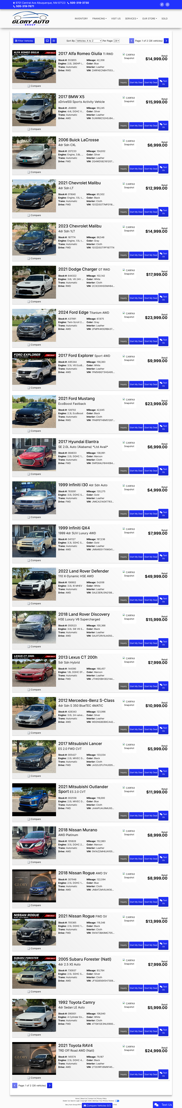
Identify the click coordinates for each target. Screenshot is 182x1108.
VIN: (89, 70)
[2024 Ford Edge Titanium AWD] (34, 325)
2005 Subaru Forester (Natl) (84, 961)
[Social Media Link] (167, 4)
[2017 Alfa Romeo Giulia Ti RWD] (34, 66)
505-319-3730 (79, 2)
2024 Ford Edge (83, 312)
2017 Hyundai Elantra (83, 444)
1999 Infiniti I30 (82, 484)
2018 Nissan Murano (77, 832)
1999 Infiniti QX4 (77, 530)
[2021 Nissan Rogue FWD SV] (34, 928)
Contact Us (92, 1098)
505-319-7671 (25, 6)
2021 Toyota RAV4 (76, 1047)
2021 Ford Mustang (76, 400)
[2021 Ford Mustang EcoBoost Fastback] (34, 411)
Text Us (164, 82)
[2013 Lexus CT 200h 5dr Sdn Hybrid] (34, 670)
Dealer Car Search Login (71, 1101)
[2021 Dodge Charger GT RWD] (34, 282)
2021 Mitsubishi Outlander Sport (83, 789)
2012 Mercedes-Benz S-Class (86, 702)
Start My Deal (136, 82)
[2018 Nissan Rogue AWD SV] (34, 885)
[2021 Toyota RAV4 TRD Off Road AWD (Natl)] (34, 1058)
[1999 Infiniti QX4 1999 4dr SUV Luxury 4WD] (34, 540)
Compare (36, 85)
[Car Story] (129, 65)
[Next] (166, 40)
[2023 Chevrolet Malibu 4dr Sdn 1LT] (34, 238)
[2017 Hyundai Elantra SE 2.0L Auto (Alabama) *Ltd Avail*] (34, 454)
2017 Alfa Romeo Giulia (85, 53)
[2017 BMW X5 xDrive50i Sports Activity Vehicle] (34, 109)
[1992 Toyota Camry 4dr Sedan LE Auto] (34, 1015)
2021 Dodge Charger (84, 269)
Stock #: (62, 60)
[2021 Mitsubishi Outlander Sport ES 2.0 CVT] (34, 799)
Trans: (61, 67)
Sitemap (95, 1101)
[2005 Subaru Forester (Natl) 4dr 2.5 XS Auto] (34, 972)
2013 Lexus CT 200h (77, 659)
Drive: (61, 70)
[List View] (54, 40)
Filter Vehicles (25, 40)
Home (77, 1098)
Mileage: (91, 60)
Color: (90, 63)
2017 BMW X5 (81, 99)
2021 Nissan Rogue (82, 916)
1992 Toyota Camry (76, 1004)
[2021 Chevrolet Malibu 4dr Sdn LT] (34, 195)
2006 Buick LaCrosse (78, 142)
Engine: (62, 63)
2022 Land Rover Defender (83, 573)
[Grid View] (47, 40)
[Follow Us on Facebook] (162, 4)
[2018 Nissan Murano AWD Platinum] (34, 842)
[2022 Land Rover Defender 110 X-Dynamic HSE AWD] (34, 583)
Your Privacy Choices (106, 1101)
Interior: (91, 67)
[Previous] (131, 40)
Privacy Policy (102, 1098)
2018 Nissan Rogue (82, 872)
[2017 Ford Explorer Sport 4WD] (34, 368)
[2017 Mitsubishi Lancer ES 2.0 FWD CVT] (34, 756)
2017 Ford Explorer (84, 355)
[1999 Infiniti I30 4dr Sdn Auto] (34, 497)
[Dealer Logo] (31, 18)
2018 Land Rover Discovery (84, 616)
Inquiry (123, 82)
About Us (84, 1098)
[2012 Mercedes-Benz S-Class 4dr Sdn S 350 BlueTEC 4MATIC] (34, 713)
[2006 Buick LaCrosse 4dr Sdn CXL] (34, 152)
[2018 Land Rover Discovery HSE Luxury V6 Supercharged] (34, 626)
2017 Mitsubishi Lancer (80, 746)
